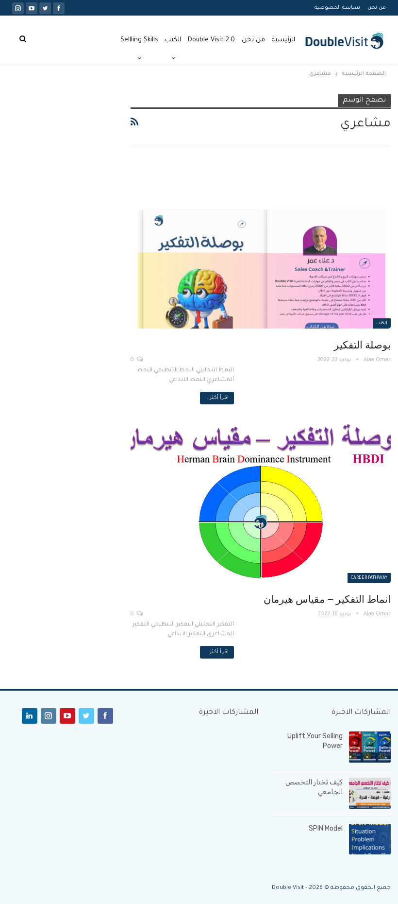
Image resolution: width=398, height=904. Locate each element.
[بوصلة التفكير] (261, 245)
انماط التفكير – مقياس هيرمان (327, 599)
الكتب (173, 40)
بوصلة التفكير (362, 345)
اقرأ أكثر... (217, 398)
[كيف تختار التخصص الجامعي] (370, 793)
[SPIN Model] (370, 839)
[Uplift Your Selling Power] (370, 747)
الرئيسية (283, 40)
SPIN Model (326, 828)
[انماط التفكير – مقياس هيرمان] (261, 500)
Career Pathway (369, 578)
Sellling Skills (139, 40)
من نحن (376, 8)
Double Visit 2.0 (211, 40)
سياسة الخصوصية (337, 8)
